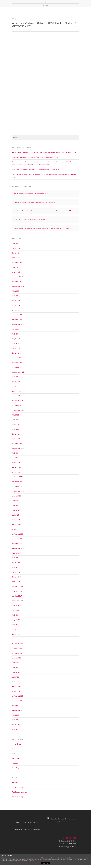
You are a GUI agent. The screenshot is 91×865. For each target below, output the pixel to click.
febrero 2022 (16, 391)
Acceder (15, 782)
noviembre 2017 (17, 591)
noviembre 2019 (17, 482)
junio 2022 (15, 377)
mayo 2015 (16, 725)
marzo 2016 (16, 682)
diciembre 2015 (17, 696)
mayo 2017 (16, 620)
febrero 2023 (16, 353)
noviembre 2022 (17, 362)
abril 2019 (15, 515)
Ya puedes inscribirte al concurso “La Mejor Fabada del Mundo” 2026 (35, 169)
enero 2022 (16, 396)
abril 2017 (15, 624)
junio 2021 (15, 420)
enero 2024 (16, 310)
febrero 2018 (16, 577)
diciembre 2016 (17, 644)
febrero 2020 (16, 467)
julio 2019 (15, 501)
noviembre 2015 (17, 701)
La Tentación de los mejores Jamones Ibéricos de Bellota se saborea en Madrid (47, 211)
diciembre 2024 (17, 277)
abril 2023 (15, 343)
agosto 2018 (16, 553)
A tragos (15, 749)
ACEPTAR (45, 863)
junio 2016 (15, 667)
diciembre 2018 (17, 534)
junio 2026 (15, 243)
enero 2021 (16, 439)
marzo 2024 (16, 305)
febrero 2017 (16, 634)
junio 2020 (15, 453)
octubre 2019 (17, 486)
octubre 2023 (17, 320)
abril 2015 (15, 729)
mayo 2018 (16, 563)
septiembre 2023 (18, 324)
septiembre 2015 (18, 710)
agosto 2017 (16, 605)
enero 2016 (16, 691)
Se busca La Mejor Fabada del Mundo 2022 (35, 193)
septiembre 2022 (18, 372)
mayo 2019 (16, 510)
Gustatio (18, 104)
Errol (15, 202)
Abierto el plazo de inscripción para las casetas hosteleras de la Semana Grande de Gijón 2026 (44, 152)
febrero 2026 (16, 253)
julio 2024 (15, 291)
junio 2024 (15, 296)
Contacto (18, 822)
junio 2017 (15, 615)
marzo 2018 (16, 572)
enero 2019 (16, 529)
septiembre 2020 (18, 448)
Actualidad (18, 829)
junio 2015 (15, 720)
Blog (13, 753)
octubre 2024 (17, 281)
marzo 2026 (16, 248)
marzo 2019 (16, 520)
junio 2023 (15, 334)
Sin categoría (16, 768)
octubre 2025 (17, 262)
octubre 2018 (17, 543)
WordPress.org (17, 797)
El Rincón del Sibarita (30, 822)
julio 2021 (15, 415)
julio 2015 (15, 715)
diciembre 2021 (17, 401)
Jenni (16, 211)
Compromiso (36, 829)
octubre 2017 (17, 596)
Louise (16, 219)
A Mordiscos (16, 744)
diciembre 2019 (17, 477)
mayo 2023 (16, 339)
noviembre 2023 (17, 315)
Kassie (16, 193)
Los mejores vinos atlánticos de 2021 (33, 219)
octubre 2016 (17, 653)
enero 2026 (16, 258)
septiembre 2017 (18, 601)
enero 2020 (16, 472)
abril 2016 (15, 677)
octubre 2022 (17, 367)
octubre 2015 (17, 705)
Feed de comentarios (19, 792)
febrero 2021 (16, 434)
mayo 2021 (16, 424)
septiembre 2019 (18, 491)
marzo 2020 (16, 462)
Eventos (27, 829)
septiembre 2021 (18, 410)
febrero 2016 (16, 686)
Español (45, 5)
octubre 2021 (17, 405)
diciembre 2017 (17, 586)
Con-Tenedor (17, 758)
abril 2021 (15, 429)
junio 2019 (15, 505)
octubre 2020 (17, 443)
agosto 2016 (16, 658)
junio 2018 (15, 558)
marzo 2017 (16, 629)
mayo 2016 (16, 672)
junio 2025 (15, 267)
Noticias (24, 104)
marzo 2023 (16, 348)
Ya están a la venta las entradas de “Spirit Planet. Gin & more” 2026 (35, 157)
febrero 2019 (16, 524)
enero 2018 (16, 582)
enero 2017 (16, 639)
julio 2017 (15, 610)
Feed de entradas (18, 787)
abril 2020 (15, 458)
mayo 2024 (16, 300)
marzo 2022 (16, 386)
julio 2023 (15, 329)
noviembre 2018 (17, 539)
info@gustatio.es (70, 847)
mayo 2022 (16, 381)
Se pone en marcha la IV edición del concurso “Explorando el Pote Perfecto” (45, 228)
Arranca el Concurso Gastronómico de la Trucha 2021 (38, 202)
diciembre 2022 (17, 358)
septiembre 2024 (18, 286)
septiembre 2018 (18, 548)
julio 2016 (15, 663)
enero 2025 (16, 272)
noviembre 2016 (17, 648)
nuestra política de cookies (26, 860)
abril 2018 (15, 567)
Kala (15, 228)
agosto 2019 (16, 496)
